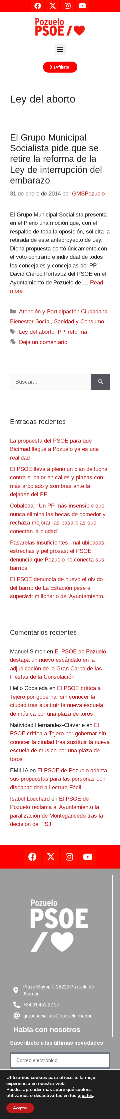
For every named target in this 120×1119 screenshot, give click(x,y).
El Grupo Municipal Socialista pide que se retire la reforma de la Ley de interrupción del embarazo (56, 159)
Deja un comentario (43, 342)
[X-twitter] (51, 857)
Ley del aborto (36, 332)
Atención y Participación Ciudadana (63, 311)
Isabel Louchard (30, 799)
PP (61, 332)
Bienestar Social (30, 321)
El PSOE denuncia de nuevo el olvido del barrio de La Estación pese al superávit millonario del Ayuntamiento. (57, 587)
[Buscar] (100, 382)
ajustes (85, 1096)
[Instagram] (69, 857)
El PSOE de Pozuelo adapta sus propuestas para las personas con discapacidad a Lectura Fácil (58, 779)
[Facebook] (32, 857)
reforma (77, 332)
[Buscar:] (50, 382)
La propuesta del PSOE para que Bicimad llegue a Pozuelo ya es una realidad (54, 449)
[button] (60, 49)
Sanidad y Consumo (79, 321)
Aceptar (20, 1108)
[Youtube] (87, 857)
